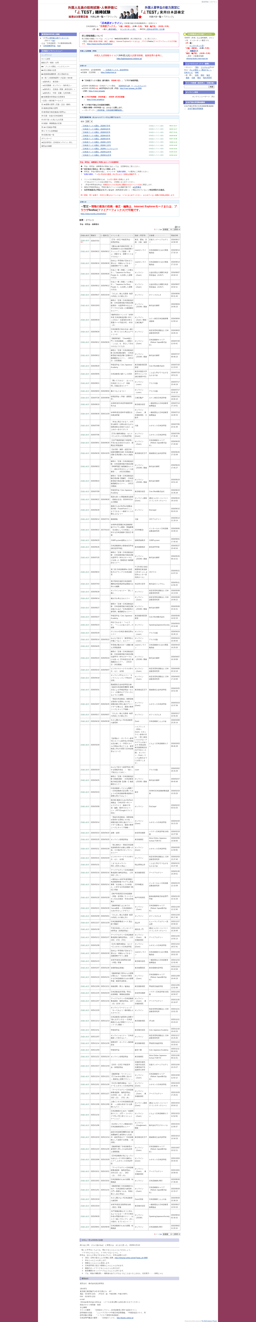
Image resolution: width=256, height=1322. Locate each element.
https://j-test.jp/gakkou (95, 100)
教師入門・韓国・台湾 (50, 63)
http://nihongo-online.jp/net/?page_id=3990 (131, 1258)
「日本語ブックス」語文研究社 (116, 70)
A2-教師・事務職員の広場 (51, 123)
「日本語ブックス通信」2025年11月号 (96, 155)
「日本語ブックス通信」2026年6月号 (95, 129)
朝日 (202, 75)
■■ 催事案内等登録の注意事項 (53, 97)
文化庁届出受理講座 (195, 109)
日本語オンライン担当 (156, 126)
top (53, 41)
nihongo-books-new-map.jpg (197, 59)
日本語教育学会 (49, 46)
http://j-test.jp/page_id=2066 (131, 88)
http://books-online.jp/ (125, 1318)
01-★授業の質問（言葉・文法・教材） (56, 104)
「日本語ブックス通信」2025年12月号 (96, 152)
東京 (199, 78)
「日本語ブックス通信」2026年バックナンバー (99, 149)
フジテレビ (205, 67)
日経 (193, 78)
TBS (197, 67)
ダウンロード (46, 139)
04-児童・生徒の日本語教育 (52, 116)
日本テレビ (188, 72)
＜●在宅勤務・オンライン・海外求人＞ (56, 85)
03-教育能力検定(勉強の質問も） (54, 112)
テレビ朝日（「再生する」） (200, 70)
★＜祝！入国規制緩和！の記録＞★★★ (57, 78)
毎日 (208, 75)
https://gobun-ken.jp (108, 72)
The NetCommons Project (209, 1321)
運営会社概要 (46, 146)
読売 (197, 75)
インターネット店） (128, 29)
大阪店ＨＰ (194, 51)
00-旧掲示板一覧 (47, 135)
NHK (197, 72)
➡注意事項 (137, 187)
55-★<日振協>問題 (48, 127)
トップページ (46, 55)
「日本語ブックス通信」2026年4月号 (95, 136)
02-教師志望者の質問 (49, 108)
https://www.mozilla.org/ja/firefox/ (100, 44)
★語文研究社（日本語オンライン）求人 (57, 142)
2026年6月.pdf (124, 86)
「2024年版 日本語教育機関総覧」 (110, 110)
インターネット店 (196, 46)
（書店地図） (112, 29)
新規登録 (205, 2)
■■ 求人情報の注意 (48, 70)
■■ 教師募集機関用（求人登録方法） (55, 74)
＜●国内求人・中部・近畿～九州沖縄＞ (56, 93)
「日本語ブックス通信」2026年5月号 (95, 132)
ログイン (213, 2)
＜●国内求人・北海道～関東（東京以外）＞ (58, 89)
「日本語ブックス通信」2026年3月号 (95, 139)
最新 (83, 121)
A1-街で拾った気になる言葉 (52, 120)
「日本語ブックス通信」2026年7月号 (95, 126)
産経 (187, 78)
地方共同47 (207, 78)
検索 (178, 227)
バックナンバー (140, 86)
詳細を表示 (85, 241)
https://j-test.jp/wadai (97, 91)
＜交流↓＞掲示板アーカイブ (52, 101)
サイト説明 (45, 59)
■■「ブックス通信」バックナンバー (55, 66)
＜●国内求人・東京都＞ (50, 82)
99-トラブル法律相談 (49, 131)
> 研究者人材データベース (58, 38)
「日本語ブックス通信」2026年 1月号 (96, 145)
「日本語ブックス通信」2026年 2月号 (96, 142)
